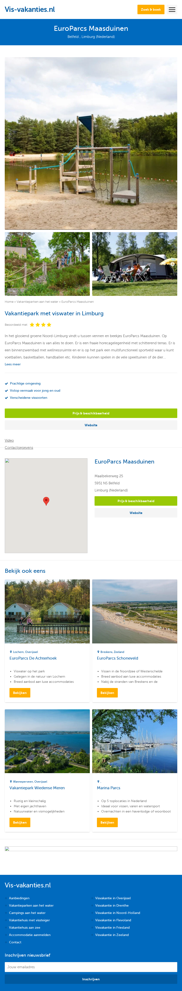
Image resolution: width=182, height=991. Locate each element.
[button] (46, 501)
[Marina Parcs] (134, 741)
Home (9, 301)
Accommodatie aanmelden (29, 935)
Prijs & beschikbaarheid (91, 413)
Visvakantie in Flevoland (113, 920)
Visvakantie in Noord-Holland (117, 913)
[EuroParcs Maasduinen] (91, 143)
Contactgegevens (19, 448)
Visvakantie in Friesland (112, 927)
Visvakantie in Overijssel (113, 898)
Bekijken (20, 693)
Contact (15, 942)
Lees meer (13, 364)
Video (9, 440)
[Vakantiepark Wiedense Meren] (47, 741)
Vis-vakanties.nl (30, 9)
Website (91, 425)
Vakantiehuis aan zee (24, 927)
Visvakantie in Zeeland (112, 935)
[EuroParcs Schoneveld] (134, 611)
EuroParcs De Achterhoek (33, 658)
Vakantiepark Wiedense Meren (37, 788)
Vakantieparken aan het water (37, 301)
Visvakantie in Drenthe (112, 905)
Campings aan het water (27, 913)
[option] (47, 264)
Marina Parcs (108, 788)
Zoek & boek (151, 9)
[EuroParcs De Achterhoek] (47, 611)
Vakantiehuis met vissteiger (29, 920)
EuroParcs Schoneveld (117, 658)
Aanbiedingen (19, 898)
